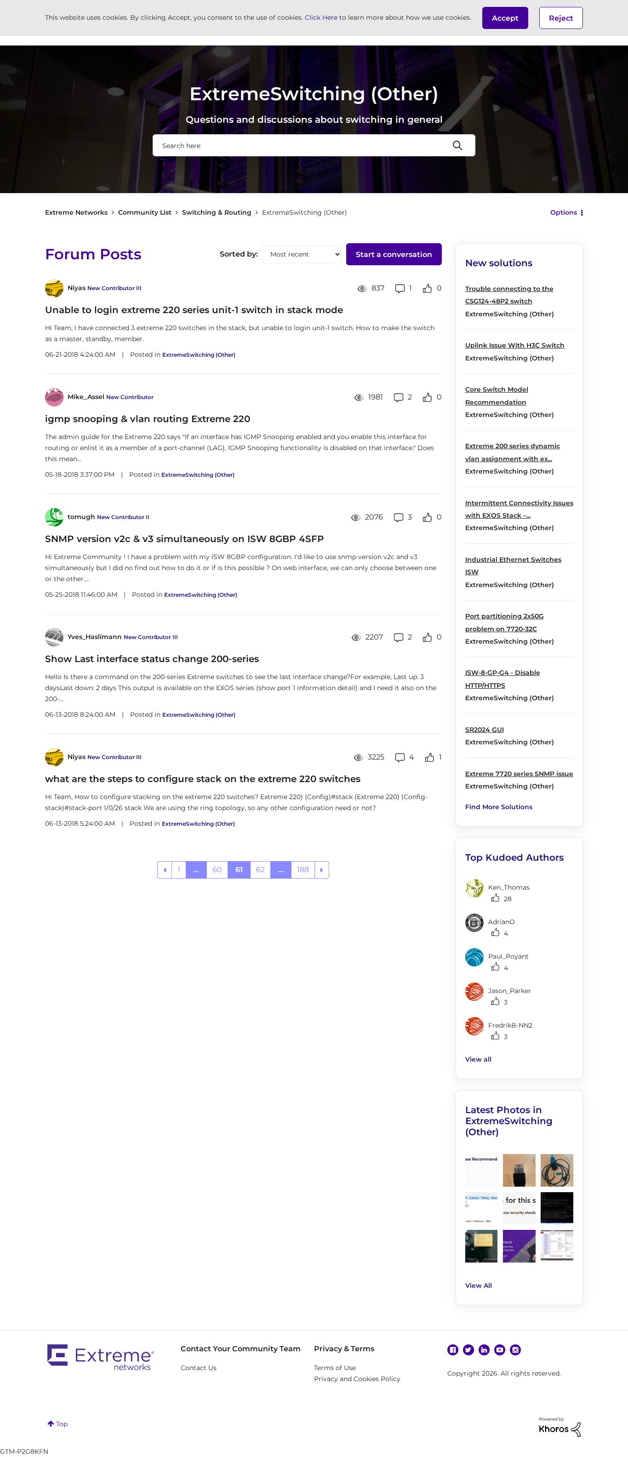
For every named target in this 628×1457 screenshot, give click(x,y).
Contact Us (199, 1368)
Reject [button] (561, 18)
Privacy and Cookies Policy (357, 1379)
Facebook (452, 1349)
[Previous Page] (164, 870)
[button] (505, 18)
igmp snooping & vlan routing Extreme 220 (147, 418)
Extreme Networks (76, 212)
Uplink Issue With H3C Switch (515, 345)
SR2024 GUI (484, 730)
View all (478, 1059)
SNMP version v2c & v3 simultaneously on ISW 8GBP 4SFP (184, 538)
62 (260, 869)
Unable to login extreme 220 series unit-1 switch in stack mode (194, 309)
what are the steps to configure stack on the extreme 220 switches (202, 778)
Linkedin (484, 1349)
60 (217, 869)
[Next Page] (321, 870)
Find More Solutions (498, 807)
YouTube (499, 1349)
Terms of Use (335, 1368)
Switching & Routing (216, 212)
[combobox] (314, 145)
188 (303, 869)
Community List (144, 212)
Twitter (468, 1349)
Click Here (321, 17)
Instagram (515, 1349)
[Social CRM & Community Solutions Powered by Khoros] (560, 1427)
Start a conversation (394, 254)
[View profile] (54, 288)
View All (478, 1285)
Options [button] (563, 212)
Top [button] (62, 1424)
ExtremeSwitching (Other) (198, 354)
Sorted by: (239, 254)
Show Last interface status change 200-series (152, 658)
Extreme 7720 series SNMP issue (519, 774)
